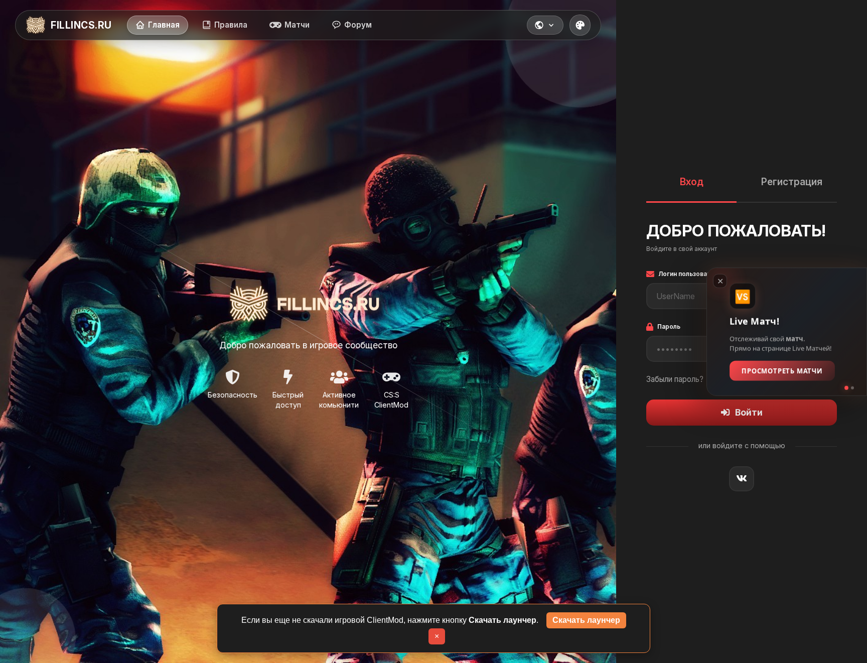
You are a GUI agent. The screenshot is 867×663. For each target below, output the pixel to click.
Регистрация (791, 182)
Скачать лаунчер (586, 620)
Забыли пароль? (674, 379)
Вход (691, 182)
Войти (749, 412)
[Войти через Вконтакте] (741, 478)
